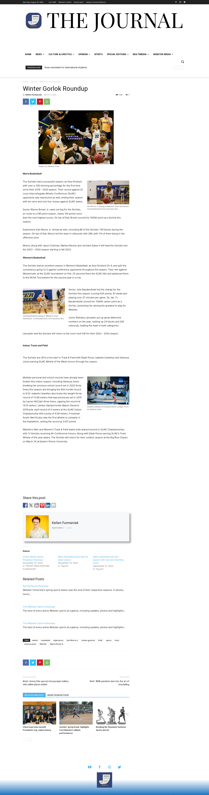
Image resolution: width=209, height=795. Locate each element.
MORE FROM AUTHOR (58, 695)
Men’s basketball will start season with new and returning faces (108, 559)
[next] (181, 67)
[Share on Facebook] (25, 505)
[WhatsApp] (47, 102)
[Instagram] (180, 2)
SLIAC (100, 640)
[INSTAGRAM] (109, 767)
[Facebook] (176, 2)
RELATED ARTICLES (34, 695)
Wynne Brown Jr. (57, 644)
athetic (35, 640)
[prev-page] (25, 739)
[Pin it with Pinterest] (42, 505)
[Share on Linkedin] (47, 505)
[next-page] (30, 739)
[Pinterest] (40, 102)
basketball (45, 640)
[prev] (177, 67)
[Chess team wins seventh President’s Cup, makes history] (39, 712)
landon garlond (88, 640)
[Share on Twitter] (30, 505)
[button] (182, 61)
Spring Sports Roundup (35, 586)
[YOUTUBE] (89, 767)
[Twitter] (184, 2)
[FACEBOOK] (99, 767)
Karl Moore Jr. (72, 640)
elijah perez (58, 640)
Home (25, 81)
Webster (43, 644)
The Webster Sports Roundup (39, 606)
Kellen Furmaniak (34, 95)
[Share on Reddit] (36, 505)
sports (108, 640)
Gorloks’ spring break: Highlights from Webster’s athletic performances (74, 730)
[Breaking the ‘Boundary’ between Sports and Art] (112, 712)
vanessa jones (30, 644)
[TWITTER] (119, 767)
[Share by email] (53, 505)
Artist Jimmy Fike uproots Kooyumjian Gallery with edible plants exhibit (46, 683)
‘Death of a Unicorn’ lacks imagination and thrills (69, 67)
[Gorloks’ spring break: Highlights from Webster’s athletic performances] (76, 712)
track (117, 640)
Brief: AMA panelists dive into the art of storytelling (109, 683)
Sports (34, 81)
